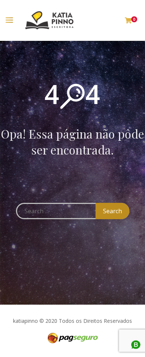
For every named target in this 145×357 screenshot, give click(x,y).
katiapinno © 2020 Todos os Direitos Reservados (72, 320)
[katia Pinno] (49, 20)
